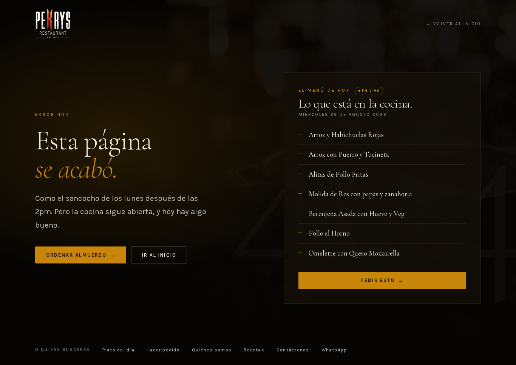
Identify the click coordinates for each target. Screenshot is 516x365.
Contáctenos (293, 350)
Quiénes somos (212, 350)
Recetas (254, 350)
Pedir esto (382, 280)
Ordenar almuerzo (81, 255)
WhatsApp (334, 350)
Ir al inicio (159, 255)
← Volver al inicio (453, 24)
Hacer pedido (163, 350)
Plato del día (118, 350)
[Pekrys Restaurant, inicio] (53, 23)
